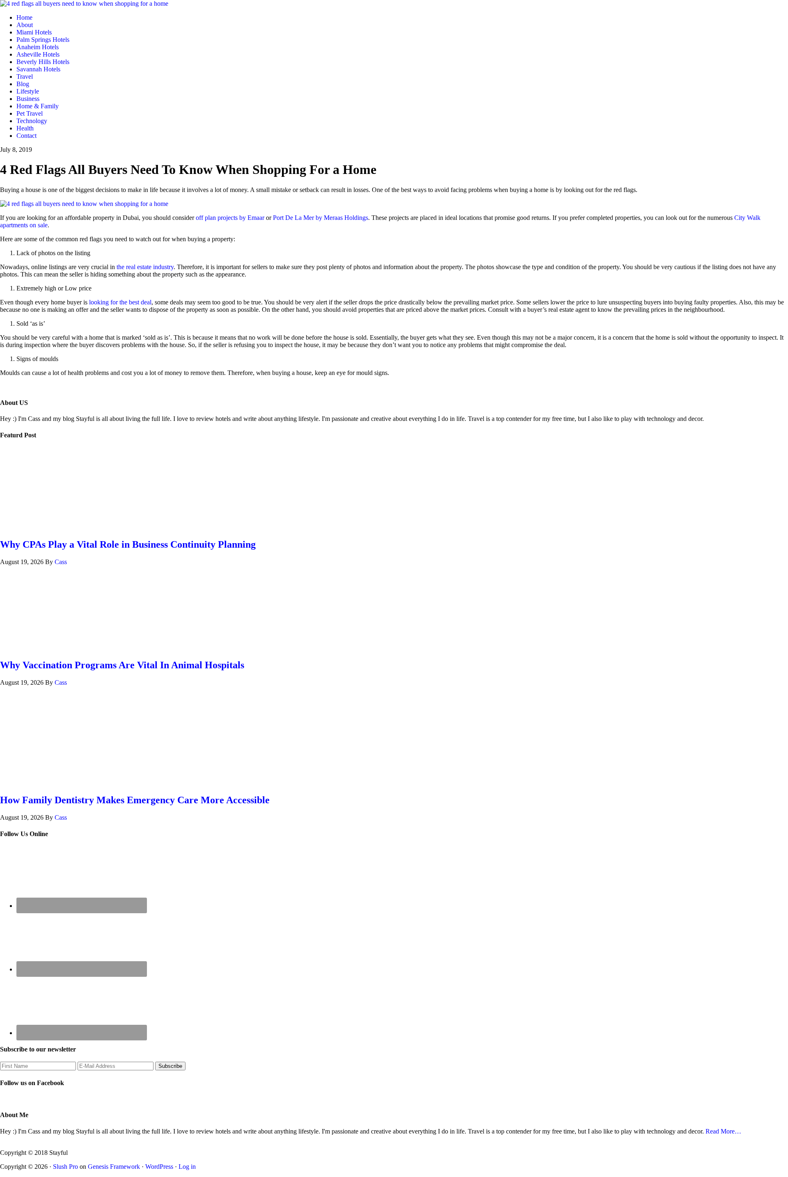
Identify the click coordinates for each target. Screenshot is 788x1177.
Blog (22, 83)
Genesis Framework (114, 1166)
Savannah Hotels (38, 69)
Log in (187, 1166)
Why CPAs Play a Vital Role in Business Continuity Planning (128, 544)
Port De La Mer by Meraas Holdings (320, 217)
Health (25, 128)
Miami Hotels (34, 32)
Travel (24, 76)
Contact (26, 135)
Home (24, 17)
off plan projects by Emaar (230, 217)
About (24, 24)
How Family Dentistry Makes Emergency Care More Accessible (135, 800)
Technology (31, 120)
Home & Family (37, 106)
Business (27, 98)
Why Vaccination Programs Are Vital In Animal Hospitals (122, 665)
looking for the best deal (120, 302)
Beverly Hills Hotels (42, 61)
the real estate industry (145, 266)
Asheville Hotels (38, 54)
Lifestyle (27, 91)
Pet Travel (29, 113)
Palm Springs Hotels (42, 39)
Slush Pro (65, 1166)
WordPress (159, 1166)
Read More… (723, 1131)
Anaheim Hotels (37, 46)
